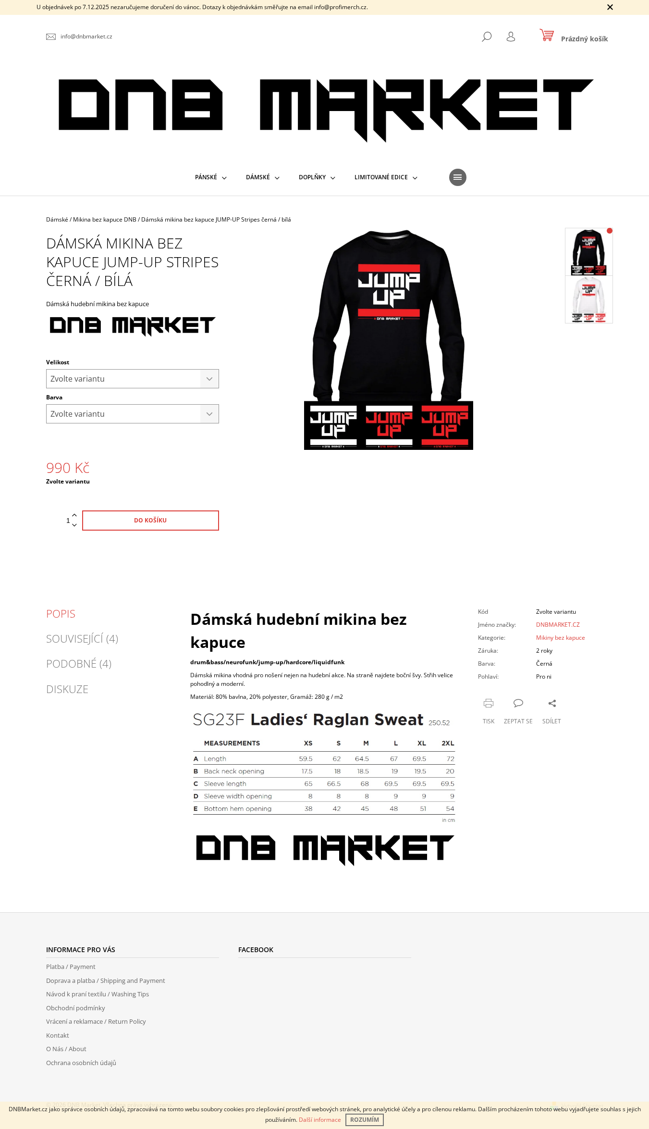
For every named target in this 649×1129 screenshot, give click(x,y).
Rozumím (364, 1120)
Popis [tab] (60, 613)
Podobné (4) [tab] (78, 663)
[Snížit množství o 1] (74, 526)
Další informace (320, 1120)
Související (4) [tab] (82, 638)
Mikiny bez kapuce (560, 637)
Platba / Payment (71, 966)
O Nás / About (66, 1048)
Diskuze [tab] (67, 689)
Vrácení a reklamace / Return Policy (96, 1021)
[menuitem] (210, 177)
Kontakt (57, 1035)
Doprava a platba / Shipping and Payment (105, 980)
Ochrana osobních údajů (81, 1062)
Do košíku (150, 520)
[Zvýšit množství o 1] (74, 515)
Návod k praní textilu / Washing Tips (97, 994)
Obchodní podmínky (75, 1008)
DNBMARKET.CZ (558, 624)
